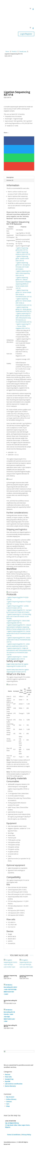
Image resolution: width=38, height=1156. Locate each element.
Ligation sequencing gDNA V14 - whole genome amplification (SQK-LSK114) (23, 309)
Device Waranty (10, 1086)
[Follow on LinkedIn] (25, 1146)
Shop (8, 1106)
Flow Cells (8, 1077)
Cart (7, 1104)
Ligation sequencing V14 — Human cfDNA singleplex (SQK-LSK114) (23, 326)
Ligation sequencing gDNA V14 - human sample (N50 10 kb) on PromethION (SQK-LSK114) (19, 640)
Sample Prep (9, 1079)
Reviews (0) (10, 180)
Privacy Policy (26, 1134)
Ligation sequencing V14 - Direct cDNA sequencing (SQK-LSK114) (23, 273)
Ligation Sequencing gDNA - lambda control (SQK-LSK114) (22, 258)
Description (10, 177)
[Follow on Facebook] (22, 1146)
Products (14, 51)
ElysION (7, 1081)
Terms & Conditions (13, 1134)
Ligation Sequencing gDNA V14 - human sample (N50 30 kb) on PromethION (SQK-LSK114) (19, 633)
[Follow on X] (32, 1146)
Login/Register (26, 34)
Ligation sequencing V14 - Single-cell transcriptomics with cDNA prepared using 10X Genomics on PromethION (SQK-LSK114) (23, 318)
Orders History (11, 1099)
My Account (10, 1097)
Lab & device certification (13, 1084)
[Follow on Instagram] (29, 1146)
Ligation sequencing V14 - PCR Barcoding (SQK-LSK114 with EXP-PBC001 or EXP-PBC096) (19, 616)
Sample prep (22, 51)
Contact (9, 1101)
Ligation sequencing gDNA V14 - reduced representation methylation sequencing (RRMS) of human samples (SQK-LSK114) (19, 627)
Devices (7, 1074)
